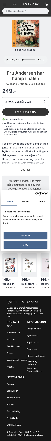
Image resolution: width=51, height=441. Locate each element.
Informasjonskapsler (36, 356)
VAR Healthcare (14, 425)
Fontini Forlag (13, 418)
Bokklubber (12, 391)
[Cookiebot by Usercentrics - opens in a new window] (36, 194)
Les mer (25, 169)
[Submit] (5, 11)
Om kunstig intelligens (32, 362)
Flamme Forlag (13, 411)
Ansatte (10, 367)
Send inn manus (14, 346)
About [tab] (42, 201)
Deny (25, 245)
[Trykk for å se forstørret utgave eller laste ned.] (25, 33)
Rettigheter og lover (33, 435)
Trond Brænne (19, 83)
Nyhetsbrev (32, 335)
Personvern (32, 349)
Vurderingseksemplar (17, 360)
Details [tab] (25, 201)
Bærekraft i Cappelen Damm (34, 369)
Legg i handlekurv (25, 111)
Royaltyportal (33, 342)
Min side (11, 339)
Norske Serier (13, 397)
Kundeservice (13, 332)
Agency (10, 384)
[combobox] (25, 11)
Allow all (25, 235)
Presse (10, 353)
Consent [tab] (9, 201)
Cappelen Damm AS (18, 432)
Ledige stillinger (34, 328)
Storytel (10, 404)
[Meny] (4, 4)
